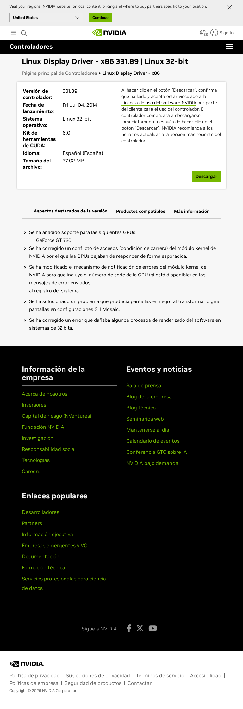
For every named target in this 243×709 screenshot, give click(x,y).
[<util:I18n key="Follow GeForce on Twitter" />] (140, 628)
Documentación (40, 556)
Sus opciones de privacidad (98, 675)
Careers (31, 471)
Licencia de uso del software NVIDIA (159, 102)
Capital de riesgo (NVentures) (56, 416)
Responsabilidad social (49, 449)
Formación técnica (43, 567)
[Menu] (230, 46)
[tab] (70, 211)
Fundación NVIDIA (43, 427)
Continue (100, 17)
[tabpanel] (121, 280)
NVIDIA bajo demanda (152, 463)
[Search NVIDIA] (24, 31)
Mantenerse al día (147, 430)
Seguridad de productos (93, 683)
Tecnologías (36, 460)
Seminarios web (145, 418)
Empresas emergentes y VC (54, 545)
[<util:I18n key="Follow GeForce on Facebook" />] (129, 628)
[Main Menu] (13, 33)
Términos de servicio (160, 675)
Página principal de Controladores (59, 73)
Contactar (140, 683)
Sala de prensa (143, 385)
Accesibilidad (205, 675)
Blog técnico (141, 407)
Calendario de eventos (152, 441)
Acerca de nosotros (44, 393)
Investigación (37, 438)
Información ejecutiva (47, 534)
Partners (32, 523)
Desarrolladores (40, 512)
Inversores (34, 405)
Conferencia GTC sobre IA (156, 452)
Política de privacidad (34, 675)
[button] (203, 34)
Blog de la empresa (149, 396)
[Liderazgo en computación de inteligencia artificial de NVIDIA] (109, 33)
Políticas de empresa (34, 683)
